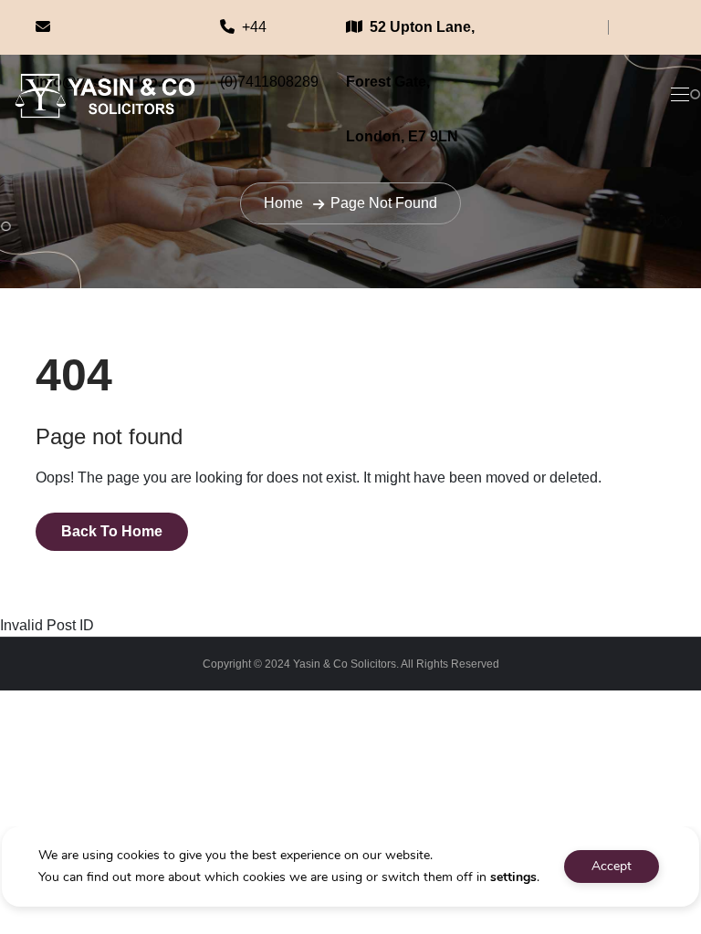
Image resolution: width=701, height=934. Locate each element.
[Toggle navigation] (678, 94)
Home (283, 203)
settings (513, 877)
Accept (611, 866)
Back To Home (111, 531)
